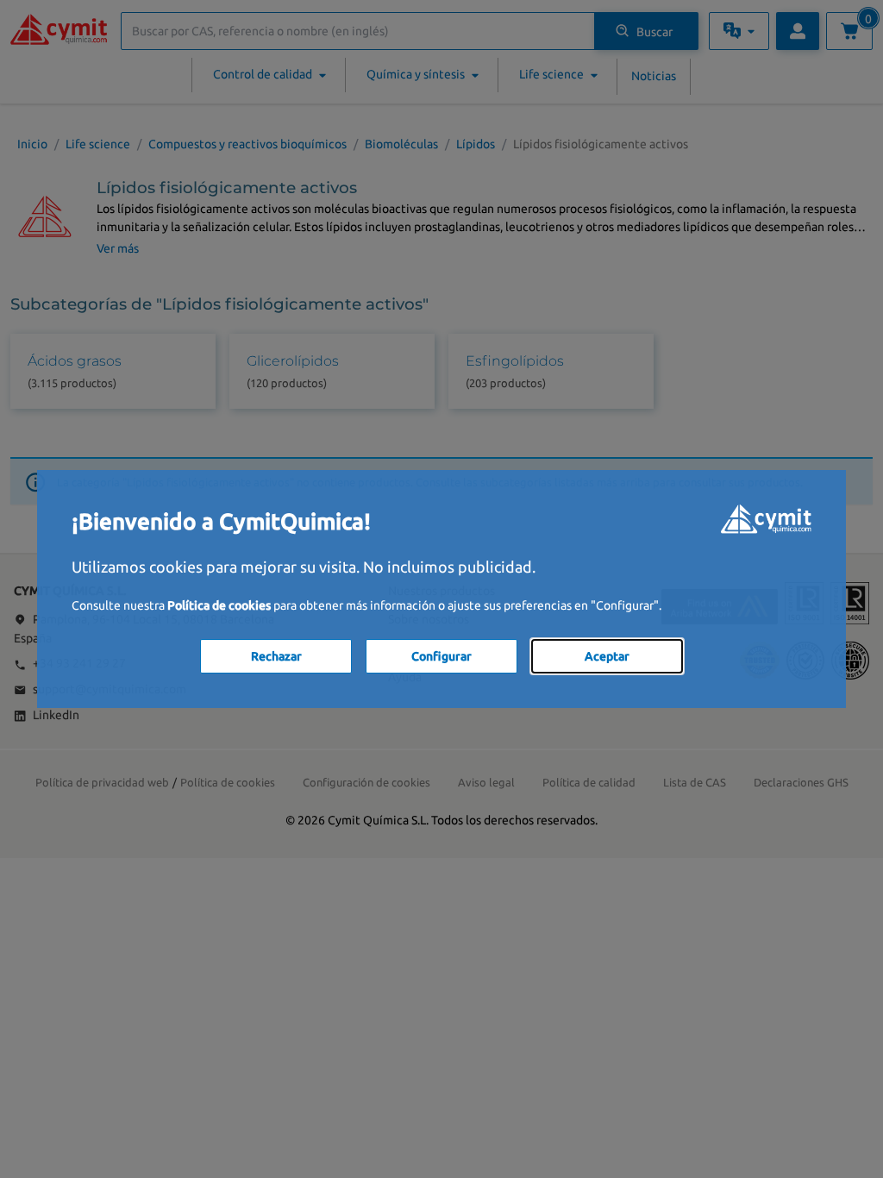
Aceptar (607, 656)
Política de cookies (219, 605)
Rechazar (276, 656)
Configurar (441, 656)
